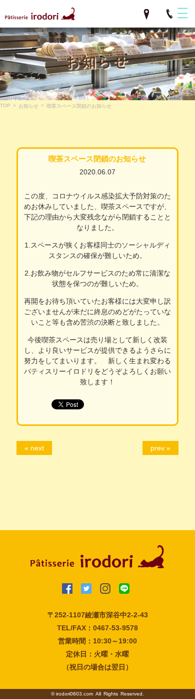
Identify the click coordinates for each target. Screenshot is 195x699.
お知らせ (28, 106)
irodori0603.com (74, 693)
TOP (5, 105)
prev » (160, 448)
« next (34, 448)
